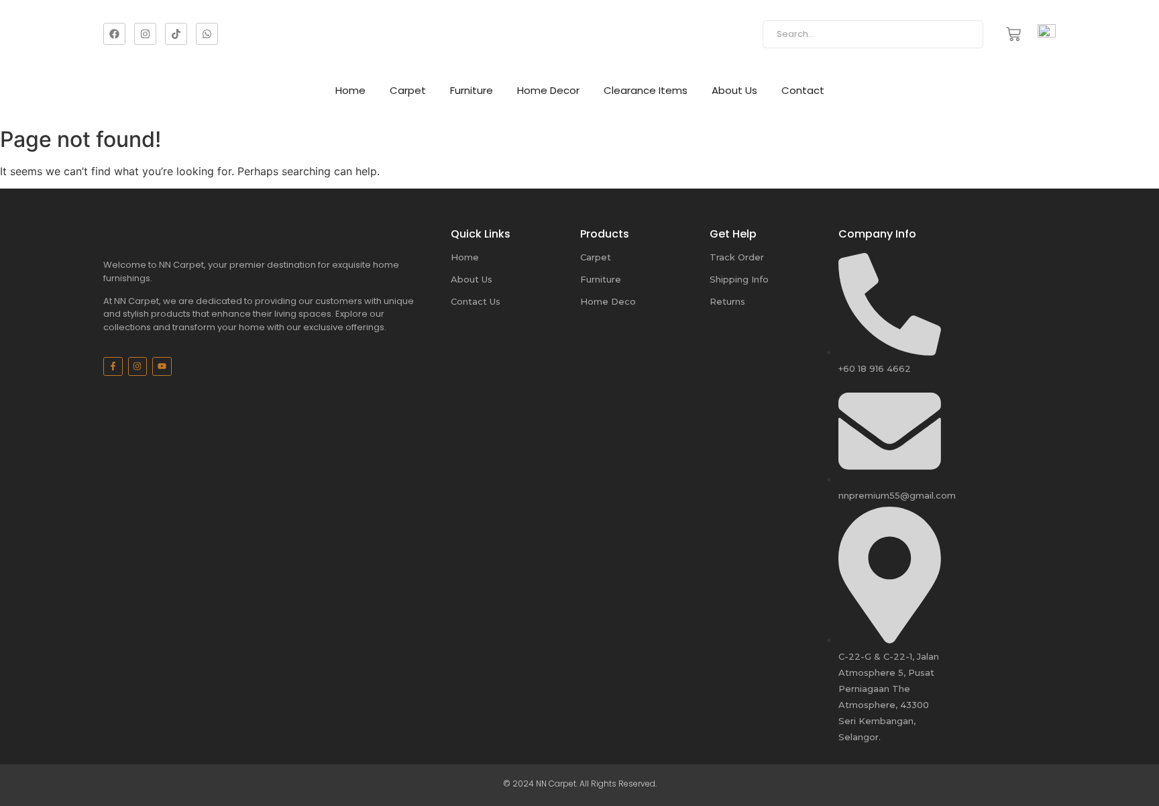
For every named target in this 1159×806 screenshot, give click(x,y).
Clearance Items (645, 90)
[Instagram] (145, 34)
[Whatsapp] (207, 34)
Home (350, 90)
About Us (734, 90)
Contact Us (475, 301)
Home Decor (548, 90)
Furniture (471, 90)
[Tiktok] (176, 34)
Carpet (408, 90)
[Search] (968, 34)
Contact (802, 90)
